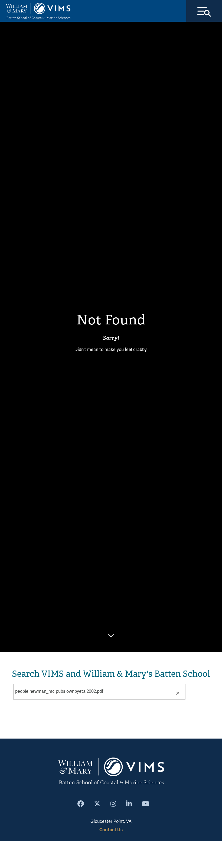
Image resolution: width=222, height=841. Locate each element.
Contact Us (111, 830)
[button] (177, 692)
